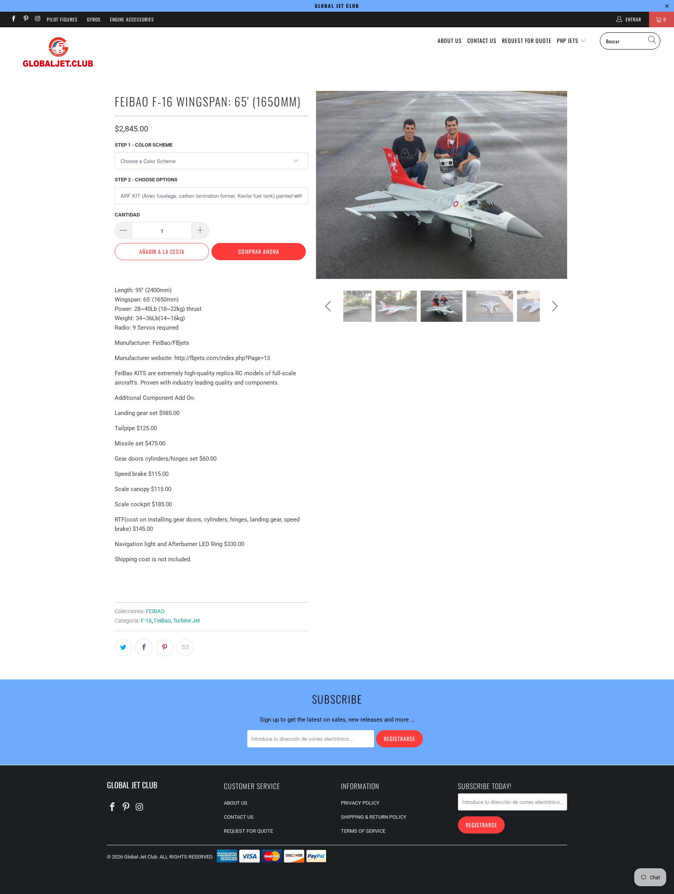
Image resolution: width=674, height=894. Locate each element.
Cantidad (127, 215)
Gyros (94, 19)
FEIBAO (155, 611)
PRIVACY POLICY (360, 803)
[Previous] (329, 185)
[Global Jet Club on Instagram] (37, 19)
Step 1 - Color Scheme (143, 145)
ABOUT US (450, 40)
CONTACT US (482, 40)
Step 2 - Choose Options (146, 180)
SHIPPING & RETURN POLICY (373, 817)
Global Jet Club (140, 857)
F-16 (146, 620)
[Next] (554, 185)
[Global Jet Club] (58, 53)
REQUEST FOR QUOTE (527, 40)
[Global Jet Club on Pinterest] (25, 19)
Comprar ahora (258, 251)
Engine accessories (132, 19)
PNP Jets (568, 40)
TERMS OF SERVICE (363, 831)
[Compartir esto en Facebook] (144, 647)
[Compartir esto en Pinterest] (164, 647)
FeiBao (162, 620)
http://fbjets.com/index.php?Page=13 (222, 358)
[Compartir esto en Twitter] (123, 647)
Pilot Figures (62, 19)
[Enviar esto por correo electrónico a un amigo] (185, 647)
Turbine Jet (186, 620)
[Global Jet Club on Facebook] (13, 19)
